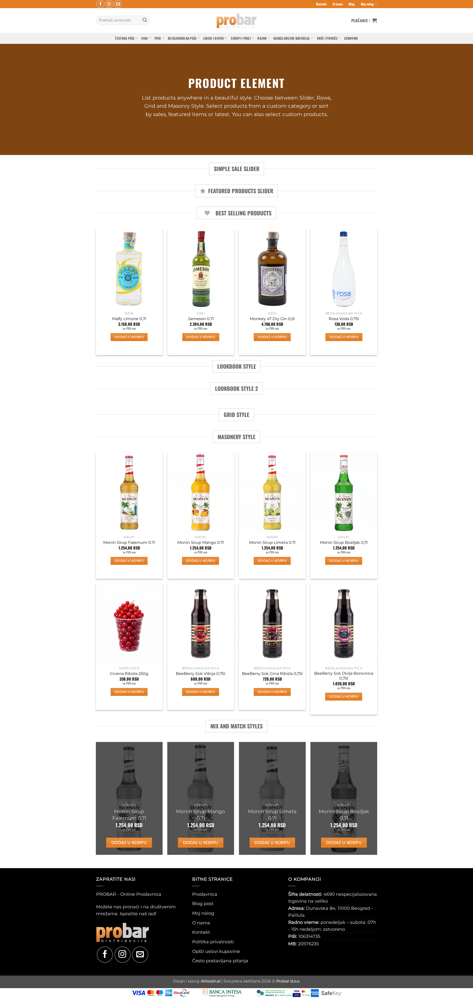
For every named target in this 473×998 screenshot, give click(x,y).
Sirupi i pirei (241, 38)
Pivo (157, 38)
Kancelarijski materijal (291, 38)
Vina (144, 38)
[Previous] (96, 294)
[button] (364, 20)
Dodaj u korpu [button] (129, 337)
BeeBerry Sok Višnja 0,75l (200, 673)
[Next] (377, 294)
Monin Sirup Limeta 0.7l (272, 542)
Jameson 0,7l (201, 318)
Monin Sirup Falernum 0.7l (129, 542)
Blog (352, 3)
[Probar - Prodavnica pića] (236, 20)
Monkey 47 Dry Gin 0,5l (272, 318)
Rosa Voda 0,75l (344, 318)
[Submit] (144, 20)
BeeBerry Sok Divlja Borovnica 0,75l (343, 676)
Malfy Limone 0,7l (129, 318)
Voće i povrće (327, 38)
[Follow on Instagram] (109, 4)
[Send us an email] (118, 4)
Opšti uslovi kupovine (216, 951)
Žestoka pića (124, 38)
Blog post (202, 903)
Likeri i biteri (213, 38)
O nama (338, 3)
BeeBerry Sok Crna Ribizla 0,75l (272, 673)
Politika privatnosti (213, 941)
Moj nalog (367, 3)
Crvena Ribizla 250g (129, 673)
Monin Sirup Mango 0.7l (200, 542)
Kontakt (321, 3)
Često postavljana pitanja (220, 960)
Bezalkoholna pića (182, 38)
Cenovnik (351, 38)
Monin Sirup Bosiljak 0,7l (344, 542)
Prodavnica (204, 894)
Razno (262, 38)
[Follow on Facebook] (101, 4)
